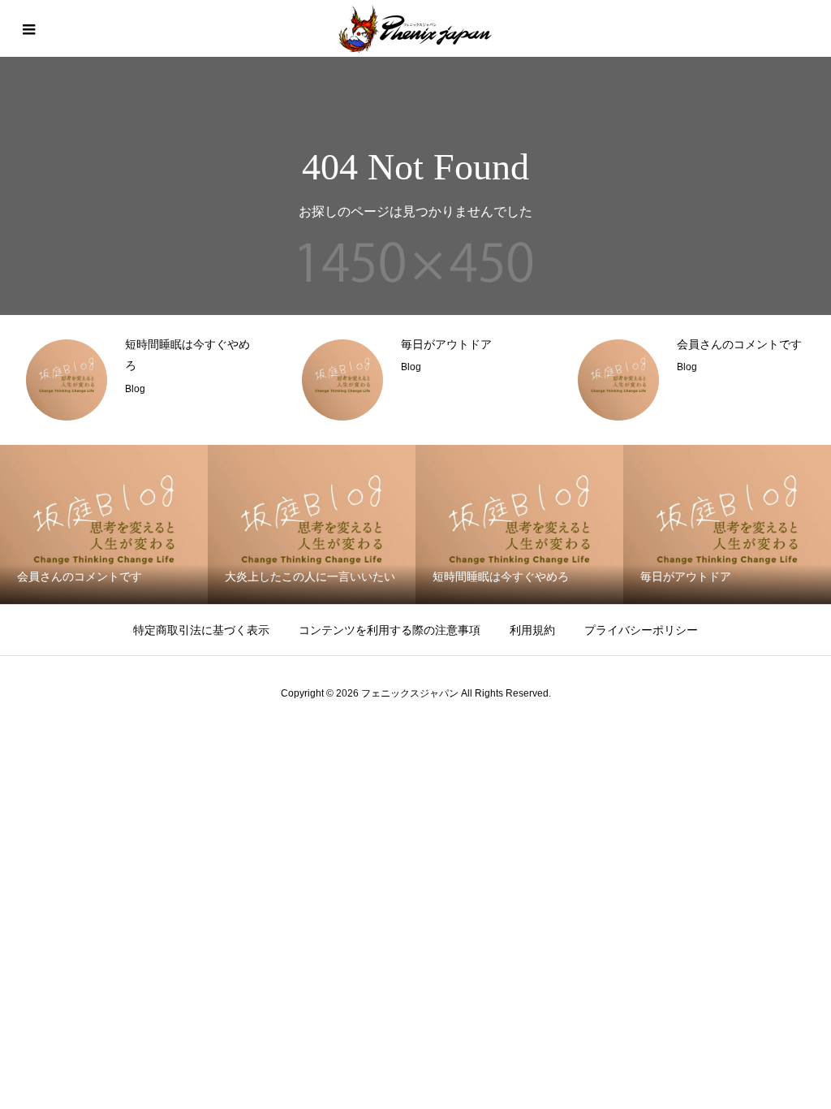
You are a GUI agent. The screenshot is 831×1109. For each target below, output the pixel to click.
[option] (139, 380)
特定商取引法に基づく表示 (201, 630)
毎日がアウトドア (446, 345)
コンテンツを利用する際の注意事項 (389, 630)
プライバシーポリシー (641, 630)
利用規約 (532, 630)
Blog (135, 389)
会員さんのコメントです (739, 345)
